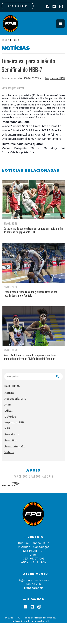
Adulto (9, 392)
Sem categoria (14, 446)
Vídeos (9, 452)
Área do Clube (16, 6)
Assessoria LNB (15, 398)
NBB (7, 428)
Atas (7, 404)
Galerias (10, 416)
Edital (8, 410)
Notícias (14, 40)
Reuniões (10, 440)
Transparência (33, 587)
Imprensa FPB (55, 78)
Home (4, 40)
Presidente (11, 434)
